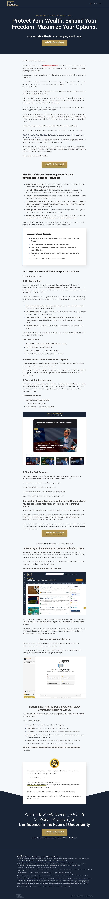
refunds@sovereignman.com (36, 785)
